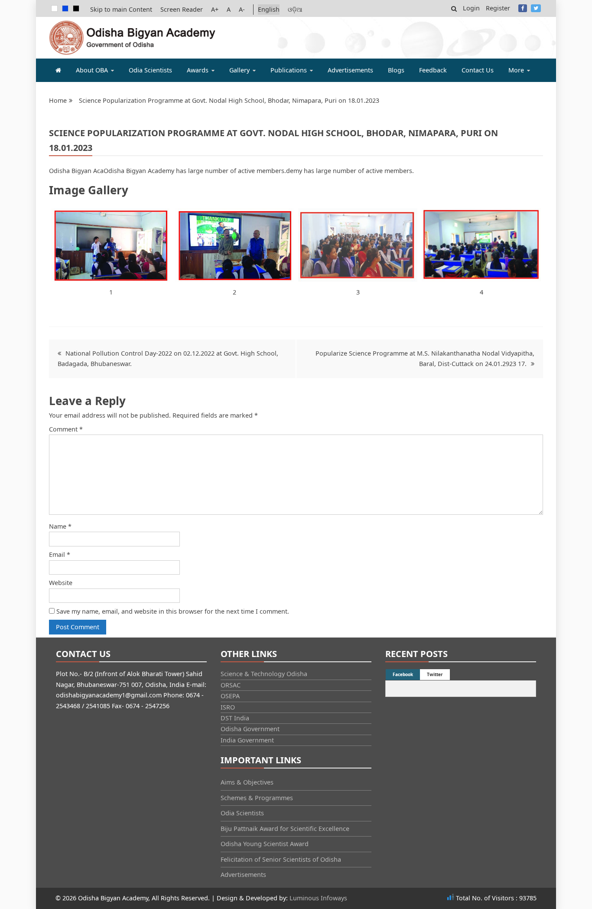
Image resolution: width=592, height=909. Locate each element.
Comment (66, 429)
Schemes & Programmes (257, 798)
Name (60, 526)
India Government (247, 740)
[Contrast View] (65, 8)
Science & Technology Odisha (264, 674)
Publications (288, 70)
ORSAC (231, 685)
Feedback (433, 70)
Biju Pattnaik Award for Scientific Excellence (285, 828)
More (516, 70)
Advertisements (350, 70)
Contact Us (478, 70)
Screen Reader (181, 9)
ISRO (228, 707)
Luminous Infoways (318, 898)
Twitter (536, 8)
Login (471, 8)
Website (60, 583)
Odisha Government (250, 729)
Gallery (239, 70)
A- (242, 9)
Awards (197, 70)
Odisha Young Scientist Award (265, 844)
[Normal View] (54, 8)
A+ (214, 9)
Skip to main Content (121, 9)
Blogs (396, 70)
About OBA (92, 70)
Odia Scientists (150, 70)
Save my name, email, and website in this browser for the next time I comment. (172, 611)
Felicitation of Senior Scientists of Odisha (281, 859)
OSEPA (230, 696)
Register (498, 8)
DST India (235, 718)
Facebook (522, 8)
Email (59, 554)
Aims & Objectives (247, 782)
